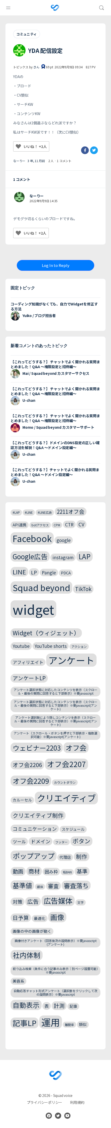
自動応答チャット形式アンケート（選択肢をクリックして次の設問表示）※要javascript (55, 992)
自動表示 (26, 1005)
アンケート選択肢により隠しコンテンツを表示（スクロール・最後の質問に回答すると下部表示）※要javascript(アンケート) (55, 721)
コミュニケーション (35, 828)
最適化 (39, 918)
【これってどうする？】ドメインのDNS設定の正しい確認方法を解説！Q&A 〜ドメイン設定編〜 (55, 445)
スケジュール (73, 829)
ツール (19, 841)
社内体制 (27, 955)
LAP (84, 556)
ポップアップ (33, 856)
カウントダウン (65, 782)
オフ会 (76, 747)
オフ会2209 (31, 781)
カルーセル (22, 800)
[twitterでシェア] (94, 150)
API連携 (20, 524)
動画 (18, 871)
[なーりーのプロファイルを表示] (19, 197)
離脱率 (69, 1024)
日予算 (21, 917)
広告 (33, 901)
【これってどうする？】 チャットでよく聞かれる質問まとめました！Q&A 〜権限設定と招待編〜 (55, 364)
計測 (59, 1005)
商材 (34, 871)
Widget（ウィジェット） (46, 633)
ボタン (81, 841)
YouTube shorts (51, 646)
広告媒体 (58, 900)
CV (81, 524)
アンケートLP (29, 678)
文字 (80, 902)
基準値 (22, 885)
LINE (19, 571)
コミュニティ (27, 34)
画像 (57, 917)
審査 (53, 886)
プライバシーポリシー (44, 1102)
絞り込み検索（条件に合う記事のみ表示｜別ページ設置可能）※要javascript (55, 970)
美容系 (18, 981)
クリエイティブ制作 (38, 815)
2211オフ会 (70, 511)
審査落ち (76, 885)
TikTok (83, 589)
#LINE (29, 512)
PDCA (66, 572)
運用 (50, 1022)
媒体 (40, 886)
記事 (73, 1006)
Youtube (21, 646)
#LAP (16, 512)
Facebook (32, 538)
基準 (82, 871)
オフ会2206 (27, 765)
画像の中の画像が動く (32, 931)
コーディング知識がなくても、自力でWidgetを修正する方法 (54, 306)
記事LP (24, 1023)
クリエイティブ (66, 798)
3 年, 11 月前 (36, 161)
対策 (17, 901)
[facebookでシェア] (85, 150)
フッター (61, 842)
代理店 (65, 857)
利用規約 (77, 1102)
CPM (57, 525)
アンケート (71, 660)
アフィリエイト (28, 662)
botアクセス (40, 525)
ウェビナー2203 (37, 747)
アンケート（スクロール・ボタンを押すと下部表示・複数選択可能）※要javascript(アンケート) (55, 735)
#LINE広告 (45, 512)
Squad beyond (41, 587)
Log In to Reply (55, 265)
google (64, 540)
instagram (63, 557)
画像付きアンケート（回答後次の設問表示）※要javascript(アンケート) (56, 942)
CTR (69, 524)
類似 (83, 1024)
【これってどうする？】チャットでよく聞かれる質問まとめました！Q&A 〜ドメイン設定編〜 (55, 472)
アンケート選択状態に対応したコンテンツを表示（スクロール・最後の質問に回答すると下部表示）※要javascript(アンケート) (55, 705)
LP (34, 572)
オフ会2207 (66, 764)
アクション (79, 646)
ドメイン (40, 841)
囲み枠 (51, 871)
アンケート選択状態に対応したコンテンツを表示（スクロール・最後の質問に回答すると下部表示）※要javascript (55, 691)
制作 (81, 856)
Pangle (49, 572)
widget (33, 609)
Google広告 (30, 556)
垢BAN (67, 872)
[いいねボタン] (18, 146)
